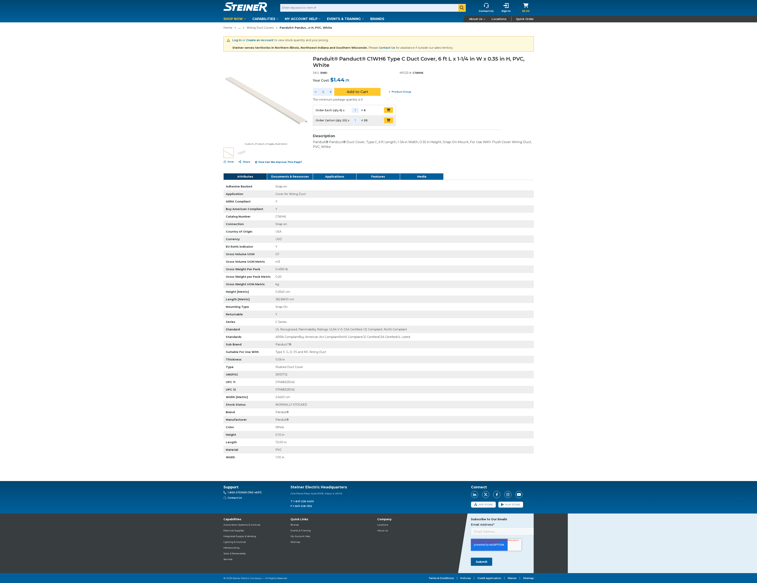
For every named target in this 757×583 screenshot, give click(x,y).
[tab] (245, 176)
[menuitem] (235, 19)
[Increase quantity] (330, 92)
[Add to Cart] (388, 110)
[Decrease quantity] (315, 92)
